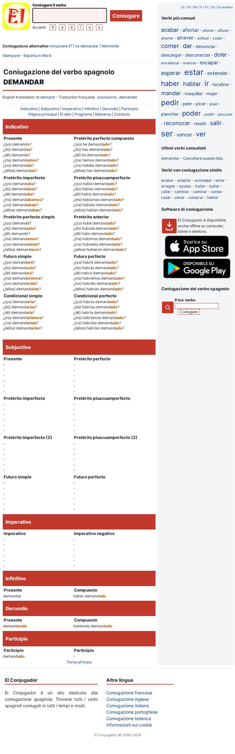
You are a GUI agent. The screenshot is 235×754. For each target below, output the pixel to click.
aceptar (184, 180)
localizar (221, 84)
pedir (170, 102)
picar (201, 103)
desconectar (197, 55)
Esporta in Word (37, 55)
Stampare (11, 55)
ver (201, 134)
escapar (209, 62)
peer (187, 103)
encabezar (170, 63)
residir (200, 123)
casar (166, 197)
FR (189, 7)
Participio (129, 108)
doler (220, 54)
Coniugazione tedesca (128, 718)
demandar (170, 158)
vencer (184, 135)
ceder (217, 38)
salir (216, 123)
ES (183, 7)
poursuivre (106, 97)
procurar (225, 114)
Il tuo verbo (185, 300)
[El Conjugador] (16, 17)
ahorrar (167, 38)
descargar (171, 55)
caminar (200, 191)
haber (170, 83)
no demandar (87, 46)
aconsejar (203, 180)
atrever (185, 38)
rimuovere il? (61, 46)
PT (207, 7)
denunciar (205, 46)
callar (166, 191)
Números (103, 114)
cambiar (181, 191)
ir (206, 83)
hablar (192, 83)
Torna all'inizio (79, 662)
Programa (83, 114)
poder (191, 113)
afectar (190, 30)
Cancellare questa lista (203, 158)
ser (167, 133)
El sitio (65, 114)
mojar (211, 93)
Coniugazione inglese (127, 699)
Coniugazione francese (129, 692)
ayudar (185, 186)
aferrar (208, 30)
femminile (110, 46)
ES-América (225, 7)
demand (47, 97)
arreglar (168, 186)
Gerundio (110, 108)
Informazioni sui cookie (129, 724)
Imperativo (71, 108)
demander (128, 97)
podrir (209, 114)
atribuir (203, 38)
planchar (169, 114)
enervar (189, 63)
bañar (214, 186)
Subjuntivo (50, 108)
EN (195, 7)
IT (201, 7)
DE (213, 7)
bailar (200, 186)
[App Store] (196, 255)
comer (170, 46)
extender (217, 73)
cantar (216, 191)
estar (194, 72)
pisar (213, 104)
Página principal (42, 114)
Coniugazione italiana (127, 705)
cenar (179, 197)
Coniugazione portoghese (132, 712)
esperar (171, 73)
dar (187, 46)
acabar (170, 30)
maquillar (194, 93)
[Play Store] (196, 277)
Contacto (122, 114)
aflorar (223, 30)
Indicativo (29, 108)
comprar (196, 197)
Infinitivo (91, 108)
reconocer (177, 123)
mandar (171, 93)
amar (220, 180)
